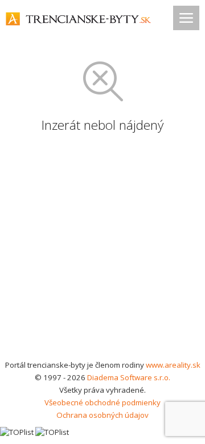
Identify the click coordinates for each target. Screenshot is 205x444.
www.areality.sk (173, 365)
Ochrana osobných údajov (102, 415)
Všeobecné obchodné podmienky (102, 402)
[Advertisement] (102, 250)
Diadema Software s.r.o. (128, 377)
